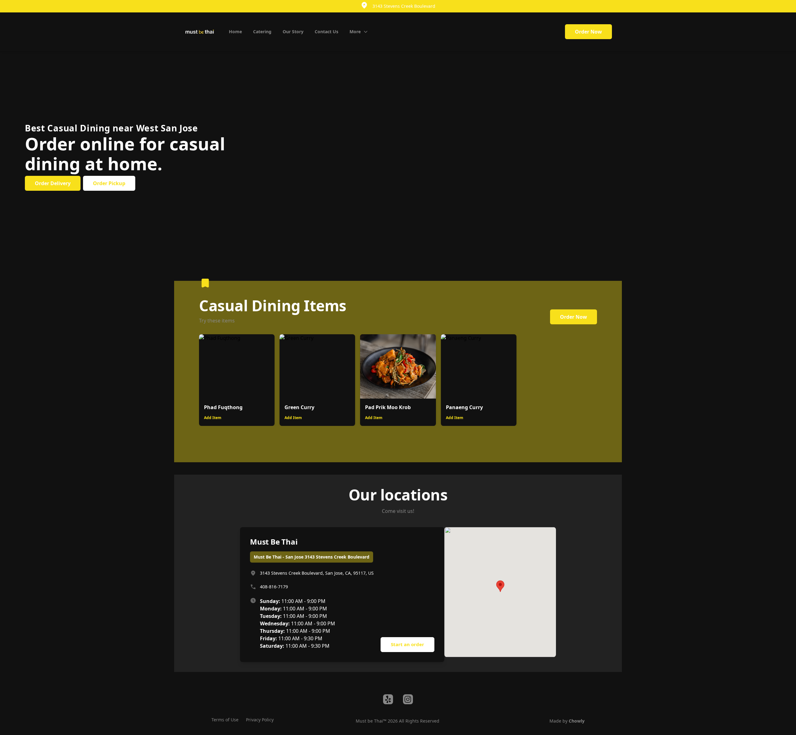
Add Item (212, 417)
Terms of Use (224, 720)
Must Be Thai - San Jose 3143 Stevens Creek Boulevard (311, 557)
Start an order (407, 644)
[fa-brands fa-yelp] (388, 699)
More (355, 31)
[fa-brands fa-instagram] (408, 699)
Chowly (577, 721)
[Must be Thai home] (199, 31)
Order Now (588, 31)
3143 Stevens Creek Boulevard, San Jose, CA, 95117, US (317, 573)
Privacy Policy (260, 720)
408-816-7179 (274, 587)
